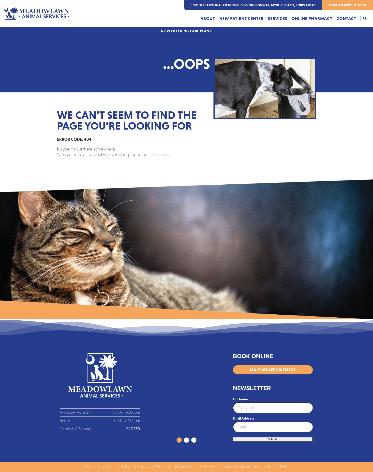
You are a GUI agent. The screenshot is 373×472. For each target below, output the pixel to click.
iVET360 (281, 467)
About (208, 18)
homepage (160, 154)
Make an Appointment (348, 5)
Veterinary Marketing (234, 467)
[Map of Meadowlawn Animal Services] (186, 395)
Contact (346, 18)
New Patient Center (241, 18)
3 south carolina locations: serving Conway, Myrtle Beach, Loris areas (253, 5)
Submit (272, 439)
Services (277, 18)
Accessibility (120, 467)
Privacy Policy (96, 467)
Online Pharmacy (311, 18)
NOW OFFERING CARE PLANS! (186, 31)
